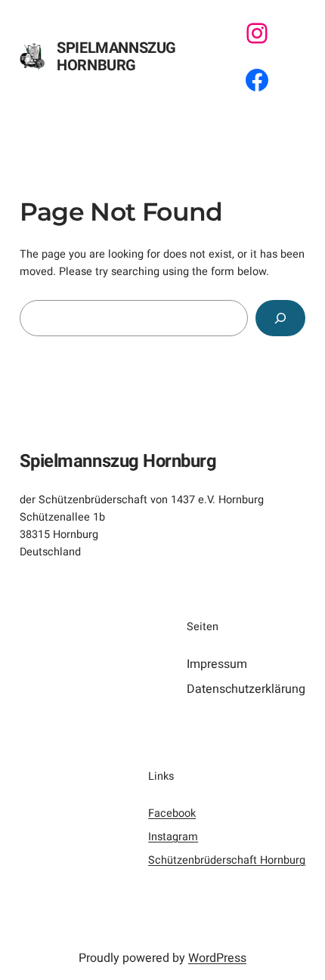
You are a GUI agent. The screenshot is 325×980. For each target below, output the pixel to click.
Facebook (172, 813)
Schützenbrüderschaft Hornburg (226, 860)
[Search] (280, 317)
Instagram (173, 837)
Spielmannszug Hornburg (116, 56)
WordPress (217, 958)
